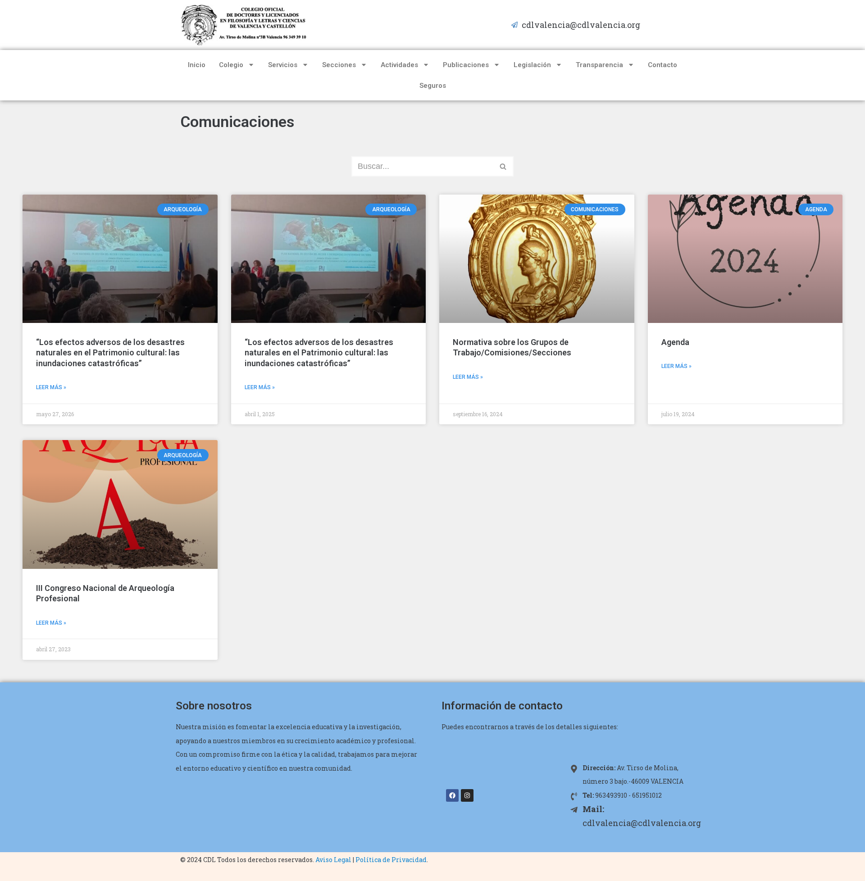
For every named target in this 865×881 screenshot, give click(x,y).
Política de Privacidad (391, 859)
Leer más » (51, 387)
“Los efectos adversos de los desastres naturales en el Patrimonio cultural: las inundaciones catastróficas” (110, 352)
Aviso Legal (333, 859)
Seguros (432, 86)
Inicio (196, 65)
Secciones (339, 65)
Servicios (282, 65)
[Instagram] (467, 795)
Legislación (532, 65)
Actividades (399, 65)
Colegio (231, 65)
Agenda (675, 342)
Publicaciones (466, 65)
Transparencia (599, 65)
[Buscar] (503, 166)
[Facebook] (452, 795)
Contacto (662, 65)
